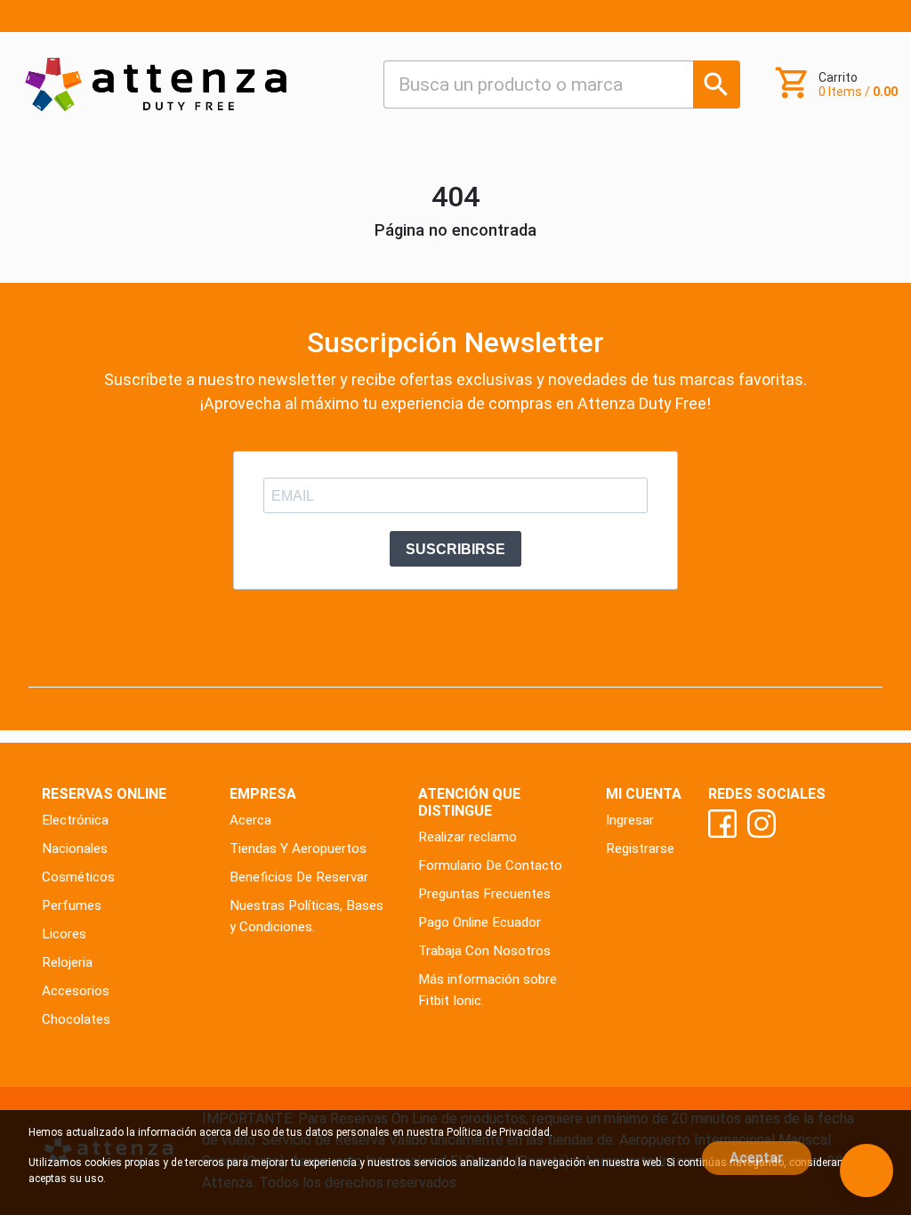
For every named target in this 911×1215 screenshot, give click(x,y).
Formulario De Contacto (490, 865)
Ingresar (630, 820)
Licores (64, 934)
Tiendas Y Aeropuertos (298, 849)
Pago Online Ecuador (479, 922)
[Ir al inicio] (155, 84)
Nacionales (75, 849)
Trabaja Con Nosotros (484, 951)
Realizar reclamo (467, 837)
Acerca (250, 820)
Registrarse (640, 849)
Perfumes (71, 905)
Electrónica (75, 820)
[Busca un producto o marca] (716, 84)
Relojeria (67, 962)
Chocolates (76, 1019)
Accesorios (75, 991)
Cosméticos (78, 877)
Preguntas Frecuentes (484, 894)
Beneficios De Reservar (299, 877)
